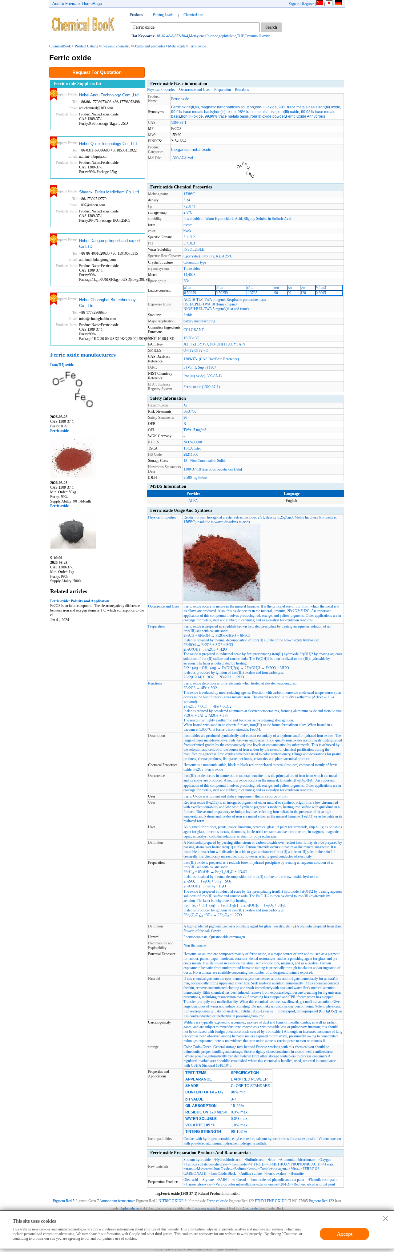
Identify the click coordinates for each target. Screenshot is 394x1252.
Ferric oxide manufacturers (83, 355)
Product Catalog (86, 46)
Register (308, 4)
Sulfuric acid (255, 1159)
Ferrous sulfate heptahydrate (206, 1164)
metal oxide (201, 149)
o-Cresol (239, 1179)
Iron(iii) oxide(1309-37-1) (202, 376)
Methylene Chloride (203, 36)
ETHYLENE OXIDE (271, 1201)
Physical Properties (161, 89)
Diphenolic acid (130, 1208)
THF (240, 36)
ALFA (193, 501)
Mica (294, 1169)
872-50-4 (181, 36)
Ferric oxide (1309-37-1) (201, 387)
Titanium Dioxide (257, 36)
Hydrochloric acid (228, 1159)
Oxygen (325, 1159)
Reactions (242, 89)
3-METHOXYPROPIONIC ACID (294, 1164)
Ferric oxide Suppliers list (78, 83)
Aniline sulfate (251, 1173)
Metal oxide (176, 46)
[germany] (338, 4)
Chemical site (193, 15)
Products (136, 15)
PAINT (223, 1179)
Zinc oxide (250, 1208)
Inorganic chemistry (115, 46)
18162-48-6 (165, 36)
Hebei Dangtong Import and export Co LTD (109, 243)
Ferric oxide (197, 46)
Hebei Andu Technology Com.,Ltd (109, 95)
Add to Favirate (66, 3)
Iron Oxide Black (223, 1173)
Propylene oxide (203, 1208)
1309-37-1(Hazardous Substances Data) (212, 469)
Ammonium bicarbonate (297, 1159)
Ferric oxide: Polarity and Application (79, 601)
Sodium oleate (244, 1169)
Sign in (294, 4)
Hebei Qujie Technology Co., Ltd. (108, 143)
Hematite (297, 1173)
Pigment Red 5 (63, 1201)
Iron (272, 1159)
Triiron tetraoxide (198, 1184)
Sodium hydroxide (197, 1159)
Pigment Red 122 (321, 1201)
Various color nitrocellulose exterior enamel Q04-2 (252, 1184)
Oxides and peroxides (149, 46)
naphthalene (227, 36)
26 (185, 417)
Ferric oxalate (276, 1173)
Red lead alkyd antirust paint (314, 1184)
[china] (319, 4)
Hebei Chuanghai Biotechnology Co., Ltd (107, 302)
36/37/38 (189, 411)
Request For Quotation (97, 72)
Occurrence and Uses (194, 89)
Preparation (222, 89)
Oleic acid (190, 1179)
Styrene (208, 1179)
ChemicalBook (60, 46)
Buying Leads (163, 15)
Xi (185, 405)
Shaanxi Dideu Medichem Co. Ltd (109, 192)
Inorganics (180, 149)
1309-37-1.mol (182, 158)
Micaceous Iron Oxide (213, 1169)
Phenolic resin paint (323, 1179)
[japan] (329, 4)
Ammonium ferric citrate (117, 1201)
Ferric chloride (217, 1201)
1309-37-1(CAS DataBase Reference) (211, 359)
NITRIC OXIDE (171, 1201)
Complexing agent (272, 1169)
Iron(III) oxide (62, 365)
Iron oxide (239, 1164)
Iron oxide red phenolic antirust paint (277, 1179)
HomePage (92, 3)
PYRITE (257, 1164)
